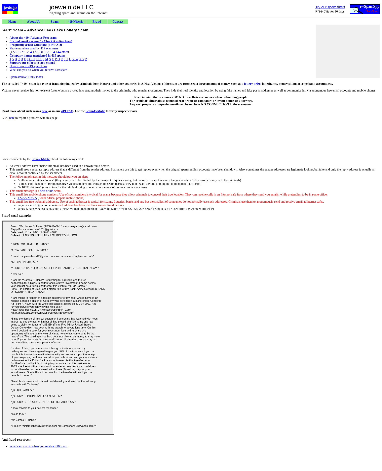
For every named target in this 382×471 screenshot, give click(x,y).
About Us (33, 21)
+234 (28, 52)
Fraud (97, 21)
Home (12, 21)
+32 (46, 52)
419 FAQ (67, 111)
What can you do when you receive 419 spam (38, 69)
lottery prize (252, 83)
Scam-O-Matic (95, 111)
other (64, 52)
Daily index (35, 77)
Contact (117, 21)
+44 (58, 52)
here (45, 111)
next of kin (46, 191)
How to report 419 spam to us (28, 66)
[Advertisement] (348, 51)
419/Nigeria (75, 21)
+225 (14, 52)
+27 (35, 52)
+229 (21, 52)
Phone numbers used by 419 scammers (34, 48)
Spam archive (18, 77)
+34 (52, 52)
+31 (40, 52)
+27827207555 (27, 198)
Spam (54, 21)
